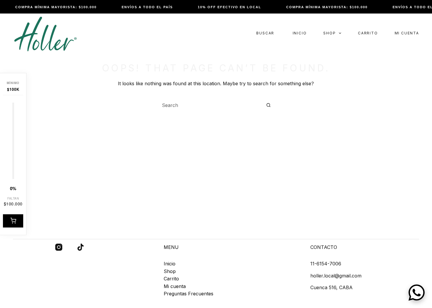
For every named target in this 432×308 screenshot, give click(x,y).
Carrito (368, 33)
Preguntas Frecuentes (188, 294)
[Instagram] (58, 247)
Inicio (300, 33)
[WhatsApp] (416, 292)
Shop (329, 33)
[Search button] (268, 105)
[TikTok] (80, 247)
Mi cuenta (407, 33)
